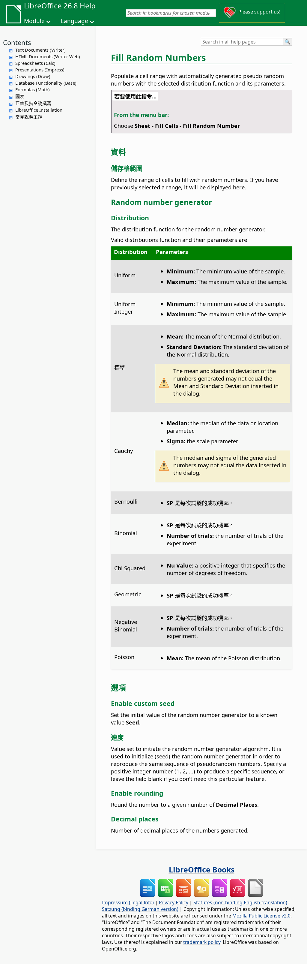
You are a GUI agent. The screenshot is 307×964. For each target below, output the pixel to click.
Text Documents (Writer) (40, 50)
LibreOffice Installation (38, 110)
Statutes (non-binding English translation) (240, 902)
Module (34, 21)
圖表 (19, 96)
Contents (17, 42)
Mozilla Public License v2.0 (261, 915)
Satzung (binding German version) (140, 909)
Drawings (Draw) (32, 76)
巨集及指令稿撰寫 (33, 103)
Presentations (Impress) (39, 70)
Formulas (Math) (32, 89)
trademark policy (201, 942)
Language (74, 21)
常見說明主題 (28, 117)
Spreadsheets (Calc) (35, 63)
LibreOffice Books (201, 869)
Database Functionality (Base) (45, 83)
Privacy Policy (173, 902)
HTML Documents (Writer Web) (47, 56)
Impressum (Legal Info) (128, 902)
